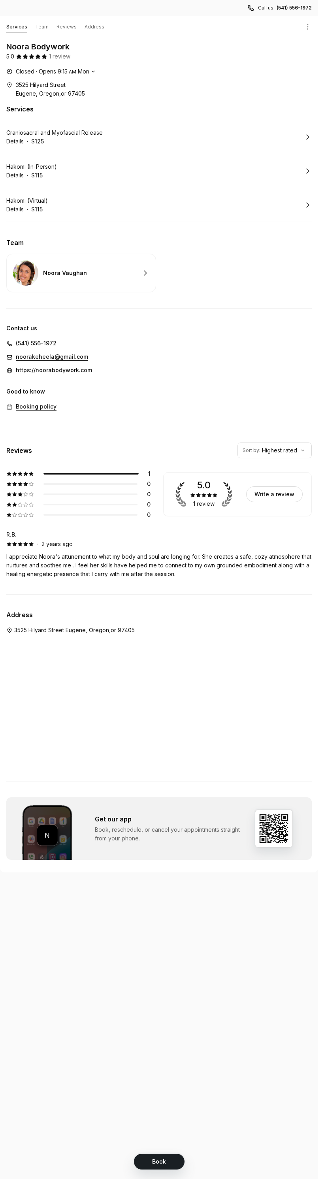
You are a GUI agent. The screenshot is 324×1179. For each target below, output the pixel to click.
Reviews (67, 27)
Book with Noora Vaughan (81, 273)
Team (42, 27)
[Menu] (308, 27)
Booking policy (36, 406)
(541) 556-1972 (294, 8)
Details (15, 141)
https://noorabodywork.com (54, 370)
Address (94, 27)
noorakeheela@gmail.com (52, 356)
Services (16, 27)
